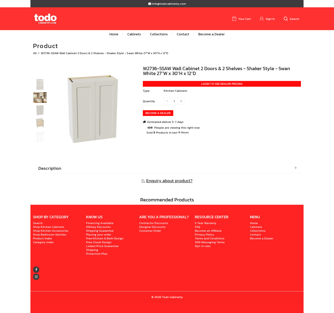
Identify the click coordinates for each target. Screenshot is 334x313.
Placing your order (98, 234)
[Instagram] (36, 277)
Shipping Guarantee (100, 230)
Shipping (92, 250)
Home (254, 223)
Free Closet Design (99, 242)
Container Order (150, 230)
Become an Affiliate (208, 230)
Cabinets (256, 227)
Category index (43, 242)
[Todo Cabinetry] (45, 18)
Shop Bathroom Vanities (49, 234)
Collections (257, 230)
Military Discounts (98, 227)
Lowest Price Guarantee (102, 246)
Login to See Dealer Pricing (221, 83)
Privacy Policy (204, 234)
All (35, 53)
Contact (255, 234)
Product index (42, 238)
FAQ (197, 227)
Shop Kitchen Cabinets (48, 227)
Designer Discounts (152, 227)
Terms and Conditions (209, 238)
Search (38, 223)
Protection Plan (97, 253)
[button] (40, 81)
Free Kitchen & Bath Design (105, 238)
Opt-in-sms (202, 246)
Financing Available (99, 223)
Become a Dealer (158, 113)
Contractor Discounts (153, 223)
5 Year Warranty (205, 223)
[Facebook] (36, 270)
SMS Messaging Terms (210, 242)
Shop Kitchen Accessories (50, 230)
